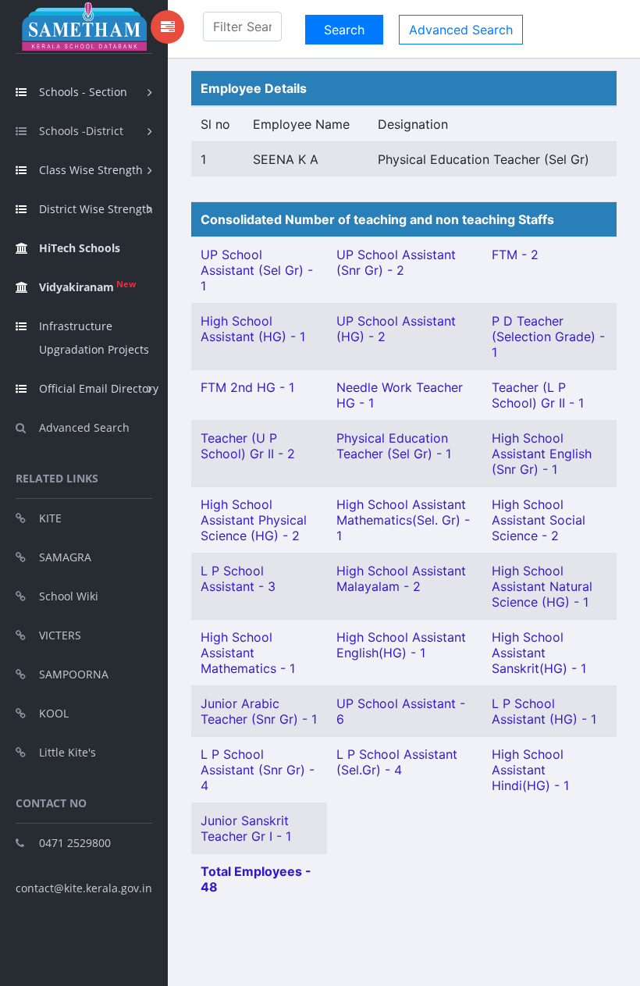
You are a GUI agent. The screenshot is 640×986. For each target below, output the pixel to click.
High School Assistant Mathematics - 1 (248, 652)
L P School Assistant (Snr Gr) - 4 (258, 769)
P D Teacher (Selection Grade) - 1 (548, 336)
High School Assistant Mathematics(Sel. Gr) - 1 (403, 520)
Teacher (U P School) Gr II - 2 (248, 445)
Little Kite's (67, 752)
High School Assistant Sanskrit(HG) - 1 (539, 652)
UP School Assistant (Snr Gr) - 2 (396, 262)
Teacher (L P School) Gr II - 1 (538, 395)
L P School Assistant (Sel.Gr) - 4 (396, 762)
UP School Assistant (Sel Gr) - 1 (257, 270)
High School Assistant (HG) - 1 (253, 328)
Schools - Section (83, 91)
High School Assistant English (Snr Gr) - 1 (542, 453)
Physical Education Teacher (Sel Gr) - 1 (393, 445)
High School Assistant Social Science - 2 (538, 520)
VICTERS (60, 635)
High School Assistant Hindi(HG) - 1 (530, 769)
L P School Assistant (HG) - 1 (544, 711)
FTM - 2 (515, 254)
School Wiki (68, 596)
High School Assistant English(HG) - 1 (401, 644)
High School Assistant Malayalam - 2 (401, 578)
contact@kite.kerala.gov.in (84, 888)
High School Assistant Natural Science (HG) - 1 (542, 586)
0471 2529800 (75, 842)
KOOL (54, 713)
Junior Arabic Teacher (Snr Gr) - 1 (259, 711)
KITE (50, 518)
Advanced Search (84, 427)
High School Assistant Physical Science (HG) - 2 (254, 520)
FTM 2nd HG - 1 (247, 387)
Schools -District (81, 130)
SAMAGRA (65, 557)
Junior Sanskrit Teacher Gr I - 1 (246, 828)
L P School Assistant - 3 (238, 578)
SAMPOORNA (73, 674)
